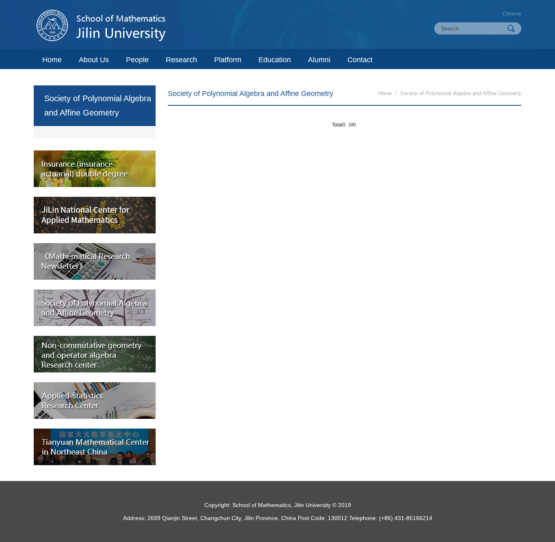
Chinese (512, 14)
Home (52, 60)
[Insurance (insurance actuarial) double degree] (95, 168)
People (137, 60)
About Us (94, 60)
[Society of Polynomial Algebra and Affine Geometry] (95, 308)
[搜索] (511, 28)
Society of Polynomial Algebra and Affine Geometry (460, 93)
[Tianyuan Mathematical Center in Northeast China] (95, 447)
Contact (360, 60)
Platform (227, 60)
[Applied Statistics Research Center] (95, 400)
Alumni (319, 60)
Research (181, 60)
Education (274, 60)
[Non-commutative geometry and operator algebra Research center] (95, 354)
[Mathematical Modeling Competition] (95, 215)
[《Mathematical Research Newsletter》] (95, 261)
